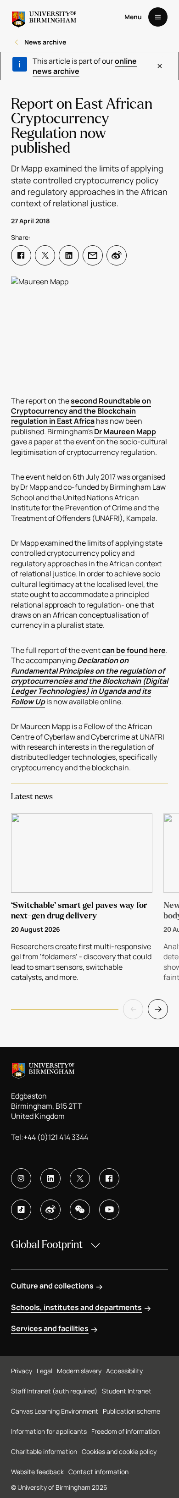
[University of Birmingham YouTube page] (109, 1210)
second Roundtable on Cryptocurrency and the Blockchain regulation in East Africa (81, 411)
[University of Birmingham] (44, 17)
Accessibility (124, 1370)
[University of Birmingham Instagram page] (21, 1178)
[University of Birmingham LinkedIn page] (50, 1178)
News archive (45, 42)
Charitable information (44, 1451)
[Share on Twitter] (45, 255)
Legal (44, 1370)
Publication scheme (131, 1411)
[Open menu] (158, 17)
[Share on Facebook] (21, 255)
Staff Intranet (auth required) (54, 1391)
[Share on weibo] (116, 255)
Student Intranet (126, 1391)
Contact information (98, 1471)
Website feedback (37, 1471)
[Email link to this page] (93, 255)
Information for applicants (49, 1431)
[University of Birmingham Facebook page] (109, 1178)
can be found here (134, 650)
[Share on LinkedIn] (69, 255)
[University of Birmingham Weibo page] (50, 1210)
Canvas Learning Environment (54, 1411)
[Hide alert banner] (160, 66)
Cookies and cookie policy (119, 1451)
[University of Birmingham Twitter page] (80, 1178)
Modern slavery (79, 1370)
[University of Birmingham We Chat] (80, 1210)
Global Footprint (47, 1244)
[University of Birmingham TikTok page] (21, 1210)
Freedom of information (125, 1431)
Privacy (21, 1370)
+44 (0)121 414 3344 (55, 1137)
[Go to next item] (158, 1009)
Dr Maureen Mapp (125, 431)
